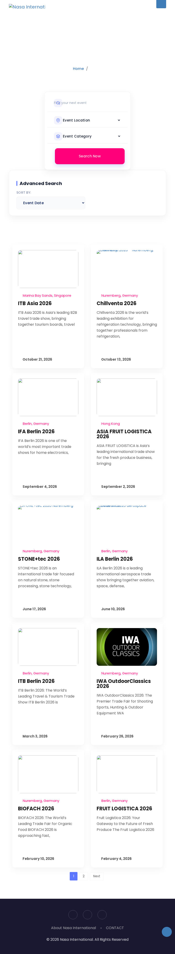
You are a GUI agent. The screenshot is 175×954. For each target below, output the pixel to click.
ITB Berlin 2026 (36, 681)
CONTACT (115, 927)
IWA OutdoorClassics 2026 (124, 684)
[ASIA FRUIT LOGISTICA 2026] (127, 397)
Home (78, 68)
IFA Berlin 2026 (36, 431)
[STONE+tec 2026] (48, 525)
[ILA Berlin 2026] (127, 525)
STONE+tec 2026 (39, 559)
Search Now (90, 156)
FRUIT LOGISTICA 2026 (124, 808)
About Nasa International (73, 927)
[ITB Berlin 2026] (48, 647)
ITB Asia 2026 (35, 303)
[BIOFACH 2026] (48, 774)
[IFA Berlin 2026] (48, 397)
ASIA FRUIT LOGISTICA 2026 (124, 434)
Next (96, 876)
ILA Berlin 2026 (115, 559)
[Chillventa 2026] (127, 269)
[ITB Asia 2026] (48, 269)
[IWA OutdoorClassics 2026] (127, 647)
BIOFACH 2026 (36, 808)
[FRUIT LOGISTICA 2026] (127, 774)
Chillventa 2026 (116, 303)
